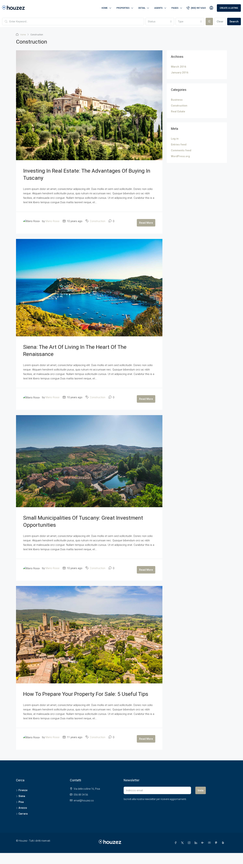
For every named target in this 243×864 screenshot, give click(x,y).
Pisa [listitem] (21, 802)
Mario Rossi (52, 221)
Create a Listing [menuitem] (229, 8)
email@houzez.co (84, 800)
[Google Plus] (203, 842)
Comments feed (181, 150)
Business (177, 99)
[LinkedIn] (197, 842)
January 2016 (179, 72)
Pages (174, 8)
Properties (123, 8)
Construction (97, 221)
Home (105, 8)
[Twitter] (183, 842)
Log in (175, 138)
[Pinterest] (217, 842)
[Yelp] (224, 842)
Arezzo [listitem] (23, 807)
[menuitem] (196, 8)
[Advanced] (209, 21)
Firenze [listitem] (23, 790)
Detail (141, 8)
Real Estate (178, 111)
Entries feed (178, 144)
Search (234, 21)
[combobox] (160, 21)
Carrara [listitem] (23, 813)
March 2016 (178, 66)
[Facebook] (176, 842)
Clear (220, 21)
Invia (201, 790)
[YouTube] (210, 842)
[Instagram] (190, 842)
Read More (146, 222)
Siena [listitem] (22, 796)
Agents (158, 8)
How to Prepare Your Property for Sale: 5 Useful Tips (85, 694)
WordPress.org (180, 156)
